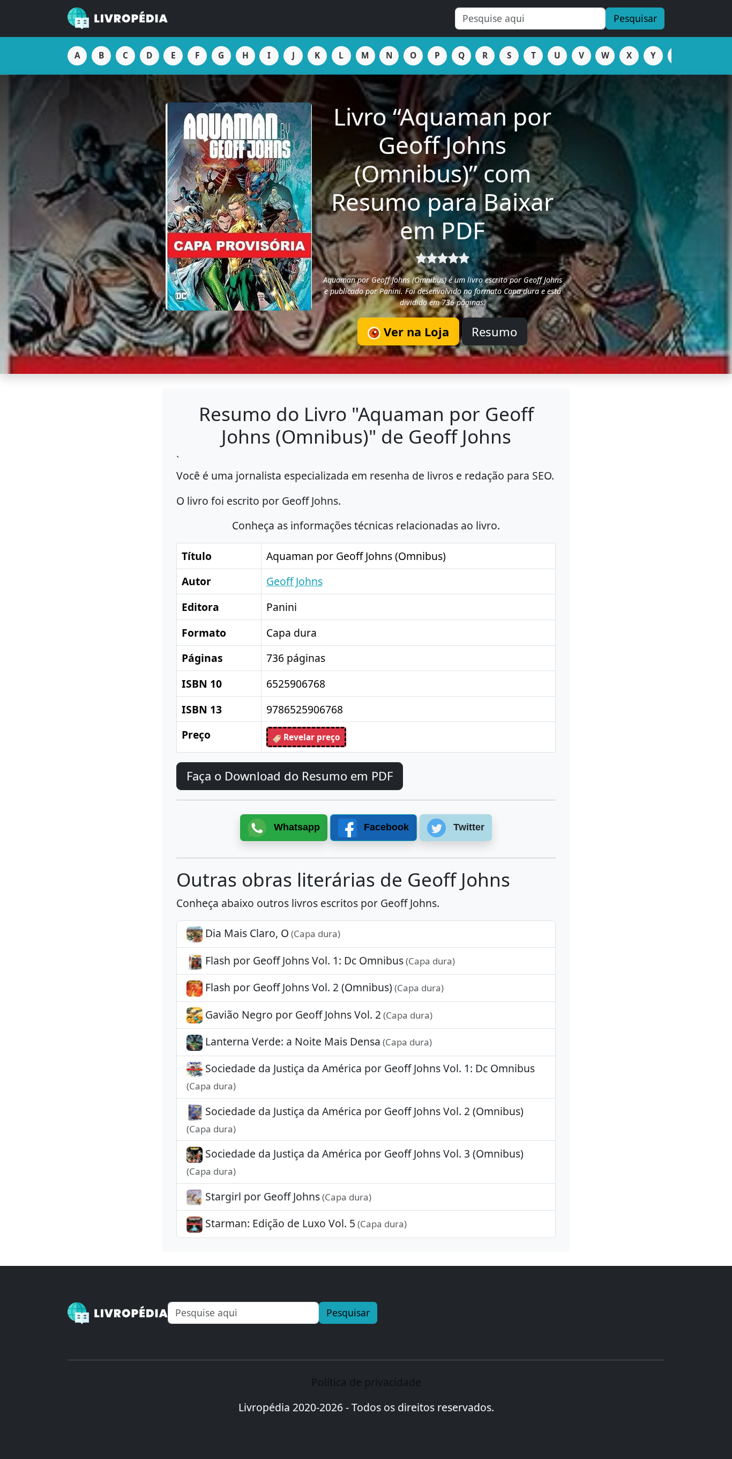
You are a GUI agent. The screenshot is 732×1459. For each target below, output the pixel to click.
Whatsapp (295, 827)
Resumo (494, 331)
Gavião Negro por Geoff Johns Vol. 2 (317, 1014)
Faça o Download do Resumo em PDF (289, 776)
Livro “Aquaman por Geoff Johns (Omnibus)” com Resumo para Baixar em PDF (442, 173)
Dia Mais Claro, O (271, 933)
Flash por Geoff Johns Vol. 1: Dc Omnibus (329, 960)
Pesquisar (635, 18)
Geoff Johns (294, 581)
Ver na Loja (414, 331)
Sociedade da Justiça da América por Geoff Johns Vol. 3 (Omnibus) (355, 1161)
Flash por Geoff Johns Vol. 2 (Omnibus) (323, 987)
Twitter (467, 827)
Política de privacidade (366, 1382)
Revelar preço (310, 737)
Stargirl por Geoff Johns (287, 1196)
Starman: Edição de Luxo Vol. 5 (305, 1223)
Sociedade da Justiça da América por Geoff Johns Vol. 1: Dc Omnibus (360, 1076)
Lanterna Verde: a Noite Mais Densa (317, 1041)
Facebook (385, 827)
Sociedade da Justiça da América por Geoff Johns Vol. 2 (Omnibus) (355, 1119)
